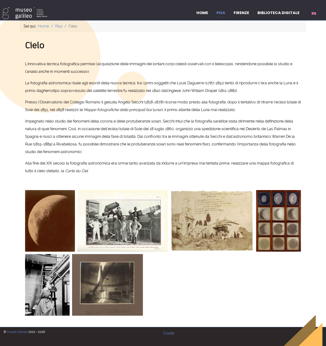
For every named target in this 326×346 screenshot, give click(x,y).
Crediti (168, 333)
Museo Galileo (17, 332)
